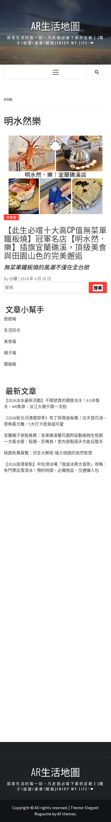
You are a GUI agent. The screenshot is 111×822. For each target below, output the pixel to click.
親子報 (10, 352)
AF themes (66, 813)
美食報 (11, 217)
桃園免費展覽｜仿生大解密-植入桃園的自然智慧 (48, 452)
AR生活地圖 (55, 25)
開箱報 (10, 364)
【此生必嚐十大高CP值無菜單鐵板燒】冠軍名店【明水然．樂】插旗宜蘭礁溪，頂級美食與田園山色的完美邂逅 (55, 242)
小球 (13, 278)
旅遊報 (10, 318)
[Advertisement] (55, 549)
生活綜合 (12, 330)
